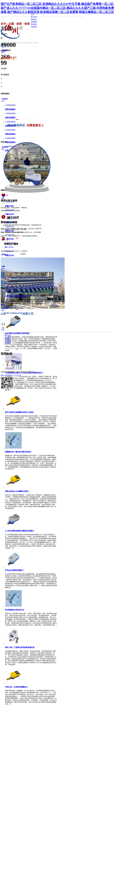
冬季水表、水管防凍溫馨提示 (16, 687)
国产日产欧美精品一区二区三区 (11, 375)
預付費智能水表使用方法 (14, 610)
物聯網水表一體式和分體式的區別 (18, 452)
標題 (3, 266)
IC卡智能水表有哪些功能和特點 (17, 333)
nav (3, 327)
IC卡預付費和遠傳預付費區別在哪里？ (20, 531)
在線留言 (8, 343)
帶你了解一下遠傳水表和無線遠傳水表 (20, 647)
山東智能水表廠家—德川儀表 (16, 296)
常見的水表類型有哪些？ (14, 570)
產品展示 (5, 99)
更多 (2, 52)
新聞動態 (5, 308)
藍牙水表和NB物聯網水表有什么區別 (19, 412)
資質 (3, 196)
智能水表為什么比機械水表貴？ (17, 491)
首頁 (6, 333)
